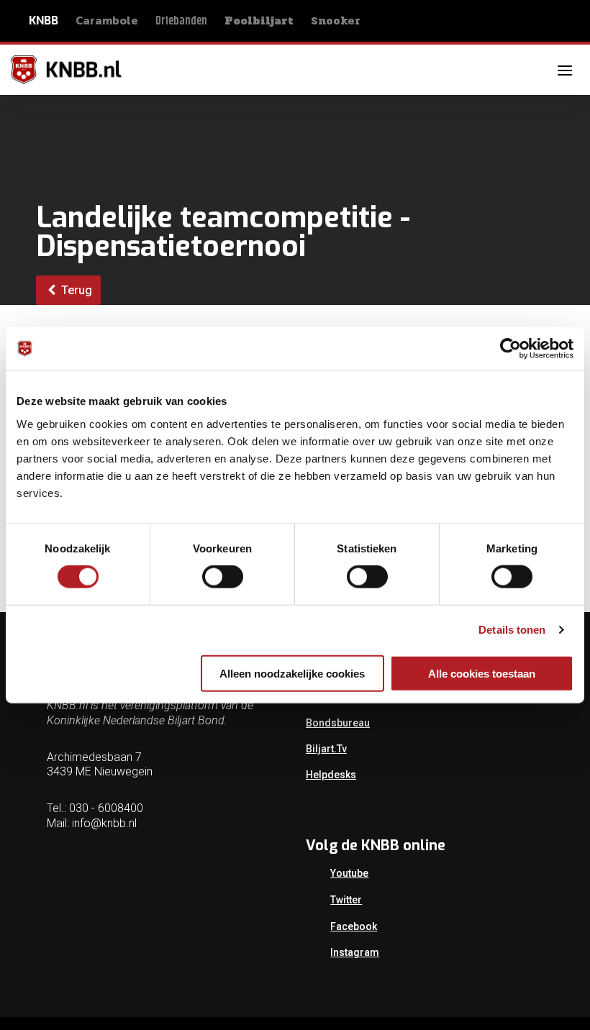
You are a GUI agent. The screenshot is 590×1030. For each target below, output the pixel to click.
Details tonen (511, 630)
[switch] (222, 576)
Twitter (346, 900)
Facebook (353, 926)
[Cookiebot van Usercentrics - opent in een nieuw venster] (510, 349)
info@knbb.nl (104, 823)
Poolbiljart (259, 21)
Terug (75, 290)
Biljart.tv (326, 749)
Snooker (335, 20)
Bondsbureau (338, 723)
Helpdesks (331, 774)
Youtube (349, 873)
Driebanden (181, 21)
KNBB (43, 20)
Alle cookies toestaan (481, 673)
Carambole (107, 20)
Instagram (354, 952)
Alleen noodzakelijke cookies (292, 673)
